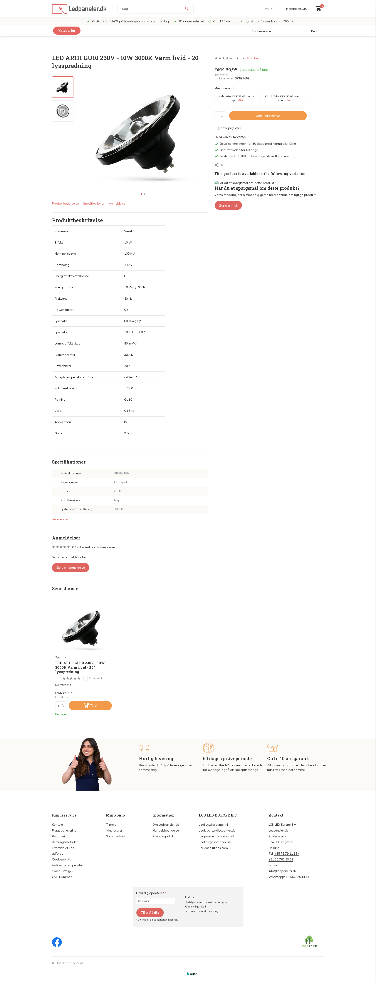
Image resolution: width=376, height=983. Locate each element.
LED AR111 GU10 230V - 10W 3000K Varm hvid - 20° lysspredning (80, 667)
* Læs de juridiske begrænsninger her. (157, 919)
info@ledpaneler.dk (282, 871)
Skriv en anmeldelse (70, 568)
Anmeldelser (118, 203)
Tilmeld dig (150, 913)
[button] (141, 194)
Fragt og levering (64, 830)
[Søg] (187, 9)
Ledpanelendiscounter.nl (216, 836)
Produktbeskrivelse (65, 203)
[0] (317, 8)
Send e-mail (228, 205)
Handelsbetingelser (166, 830)
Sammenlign (97, 678)
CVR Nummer (62, 877)
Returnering (60, 836)
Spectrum (254, 58)
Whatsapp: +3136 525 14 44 (289, 877)
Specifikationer (93, 203)
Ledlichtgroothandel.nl (215, 842)
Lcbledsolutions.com (213, 848)
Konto (315, 31)
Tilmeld (111, 825)
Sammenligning (117, 836)
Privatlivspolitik (163, 836)
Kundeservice (261, 31)
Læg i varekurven (268, 116)
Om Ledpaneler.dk (166, 825)
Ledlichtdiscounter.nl (213, 825)
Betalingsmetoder (65, 842)
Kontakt (57, 825)
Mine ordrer (114, 830)
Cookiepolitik (61, 859)
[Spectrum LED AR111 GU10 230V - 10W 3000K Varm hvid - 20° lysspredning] (83, 627)
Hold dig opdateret (151, 893)
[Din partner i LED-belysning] (79, 8)
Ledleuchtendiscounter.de (217, 830)
